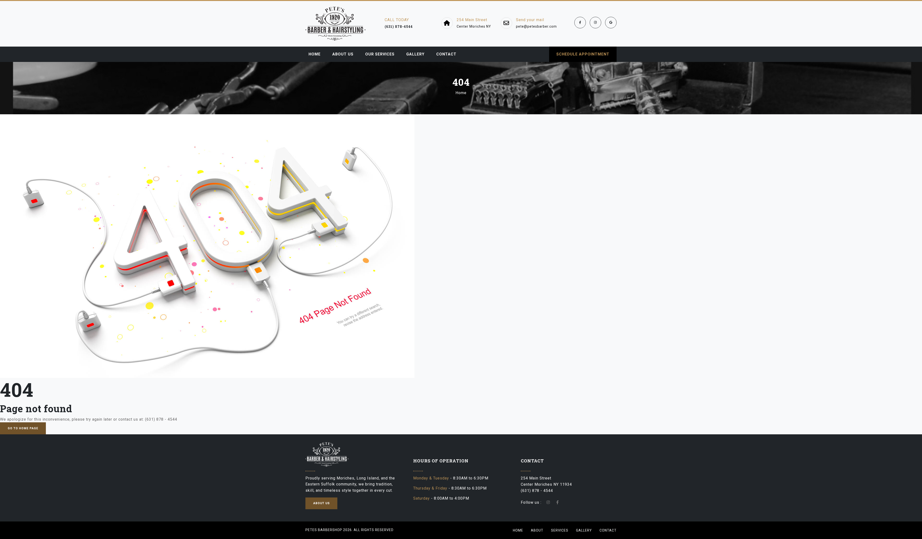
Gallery (584, 530)
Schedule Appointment (582, 54)
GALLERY (415, 54)
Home (461, 93)
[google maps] (611, 22)
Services (559, 530)
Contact (608, 530)
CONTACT (446, 54)
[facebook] (580, 22)
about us (321, 503)
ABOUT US (342, 54)
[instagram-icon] (548, 502)
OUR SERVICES (379, 54)
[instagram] (595, 22)
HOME (315, 54)
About (537, 530)
